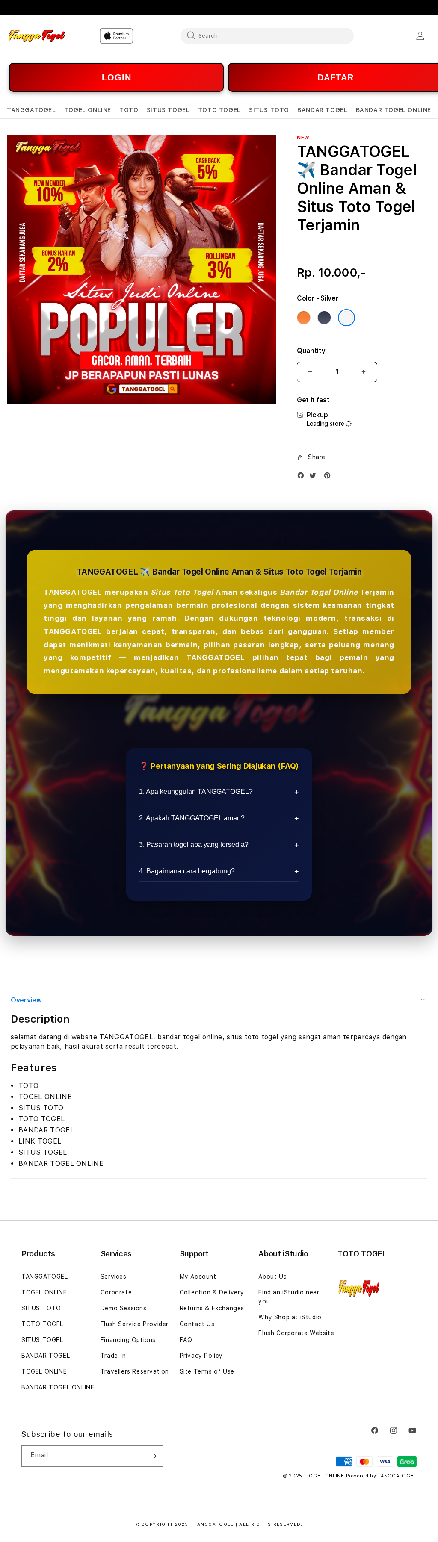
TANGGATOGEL (44, 1276)
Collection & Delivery (212, 1292)
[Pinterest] (329, 477)
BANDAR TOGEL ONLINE (57, 1387)
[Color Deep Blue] (324, 317)
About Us (272, 1276)
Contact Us (197, 1324)
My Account (198, 1276)
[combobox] (267, 35)
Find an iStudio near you (288, 1297)
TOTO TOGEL (42, 1324)
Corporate (116, 1292)
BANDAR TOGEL (45, 1355)
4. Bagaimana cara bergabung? (187, 871)
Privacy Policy (201, 1355)
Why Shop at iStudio (289, 1317)
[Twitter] (315, 477)
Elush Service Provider (135, 1324)
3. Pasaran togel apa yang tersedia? (194, 844)
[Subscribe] (153, 1456)
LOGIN (116, 77)
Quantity (311, 351)
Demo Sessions (124, 1308)
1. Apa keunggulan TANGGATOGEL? (196, 791)
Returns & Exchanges (212, 1308)
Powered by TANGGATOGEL (381, 1476)
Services (114, 1276)
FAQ (186, 1339)
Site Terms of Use (207, 1371)
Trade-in (113, 1355)
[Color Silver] (346, 317)
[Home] (36, 36)
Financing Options (128, 1339)
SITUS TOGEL (42, 1339)
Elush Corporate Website (296, 1333)
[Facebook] (303, 477)
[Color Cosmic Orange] (304, 317)
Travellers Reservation (135, 1371)
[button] (31, 110)
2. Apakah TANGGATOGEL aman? (192, 818)
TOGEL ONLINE (44, 1292)
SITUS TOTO (41, 1308)
